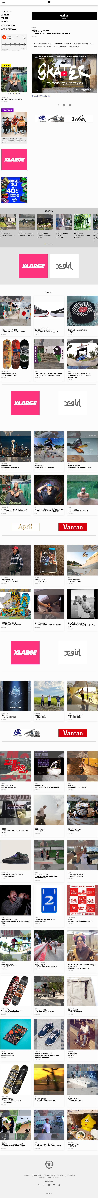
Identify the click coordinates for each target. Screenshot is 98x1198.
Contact (26, 1175)
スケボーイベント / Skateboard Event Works (49, 1177)
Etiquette (60, 1175)
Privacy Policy (38, 1175)
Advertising (71, 1175)
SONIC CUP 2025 (8, 29)
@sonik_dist (45, 96)
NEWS (34, 27)
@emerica (36, 96)
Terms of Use (49, 1175)
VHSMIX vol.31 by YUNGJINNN (13, 50)
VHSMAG (3, 50)
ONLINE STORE (8, 25)
